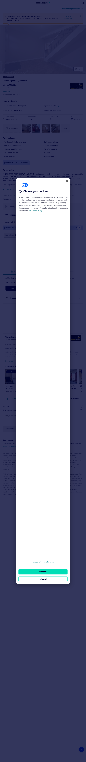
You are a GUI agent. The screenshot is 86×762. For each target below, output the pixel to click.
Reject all (43, 579)
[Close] (67, 181)
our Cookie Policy (35, 211)
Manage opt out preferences (43, 562)
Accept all (43, 572)
